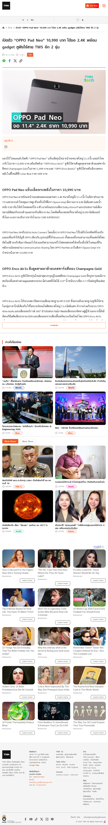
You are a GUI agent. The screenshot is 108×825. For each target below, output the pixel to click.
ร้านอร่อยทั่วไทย (88, 799)
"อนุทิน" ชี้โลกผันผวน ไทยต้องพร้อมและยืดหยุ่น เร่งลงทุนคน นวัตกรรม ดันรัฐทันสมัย (27, 382)
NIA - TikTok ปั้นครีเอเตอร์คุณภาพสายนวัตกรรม (76, 428)
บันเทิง (85, 765)
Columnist (74, 774)
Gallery (86, 775)
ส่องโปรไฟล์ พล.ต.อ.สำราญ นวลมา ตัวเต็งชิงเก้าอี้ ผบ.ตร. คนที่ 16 (26, 482)
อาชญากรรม (97, 762)
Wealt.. (18, 387)
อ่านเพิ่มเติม (54, 325)
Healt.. (71, 486)
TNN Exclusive (88, 757)
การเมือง (86, 759)
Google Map (34, 765)
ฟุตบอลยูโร (97, 788)
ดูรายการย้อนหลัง (71, 754)
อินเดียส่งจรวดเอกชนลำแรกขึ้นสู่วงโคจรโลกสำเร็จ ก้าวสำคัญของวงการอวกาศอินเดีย (80, 382)
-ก (23, 20)
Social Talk (87, 762)
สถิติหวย (86, 804)
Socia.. (71, 531)
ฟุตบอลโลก (87, 791)
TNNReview (87, 801)
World (71, 387)
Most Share (27, 441)
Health (72, 764)
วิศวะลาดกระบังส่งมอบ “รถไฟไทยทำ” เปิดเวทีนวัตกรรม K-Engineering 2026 (27, 428)
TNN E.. (19, 486)
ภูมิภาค (91, 765)
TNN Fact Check (89, 767)
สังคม (17, 433)
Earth (18, 531)
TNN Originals (72, 767)
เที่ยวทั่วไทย (100, 799)
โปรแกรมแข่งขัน (97, 783)
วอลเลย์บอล (87, 788)
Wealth (65, 764)
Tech (10, 27)
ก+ (32, 20)
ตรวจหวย (97, 801)
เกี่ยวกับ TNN (75, 817)
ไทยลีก (94, 791)
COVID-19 (87, 773)
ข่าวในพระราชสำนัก (89, 754)
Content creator (62, 774)
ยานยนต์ (97, 765)
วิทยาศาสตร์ (95, 759)
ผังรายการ (69, 757)
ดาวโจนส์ (96, 770)
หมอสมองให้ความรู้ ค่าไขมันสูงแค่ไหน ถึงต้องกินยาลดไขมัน (80, 481)
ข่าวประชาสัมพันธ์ (98, 773)
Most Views (10, 441)
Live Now (94, 5)
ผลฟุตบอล (86, 783)
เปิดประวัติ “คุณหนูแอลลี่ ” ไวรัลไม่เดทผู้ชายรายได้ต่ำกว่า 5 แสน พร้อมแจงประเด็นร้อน (79, 527)
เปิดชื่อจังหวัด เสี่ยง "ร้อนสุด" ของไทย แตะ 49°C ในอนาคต (25, 527)
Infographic (87, 770)
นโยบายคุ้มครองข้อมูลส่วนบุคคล (95, 817)
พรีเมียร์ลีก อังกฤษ (89, 786)
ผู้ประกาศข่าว (60, 757)
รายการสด (59, 754)
